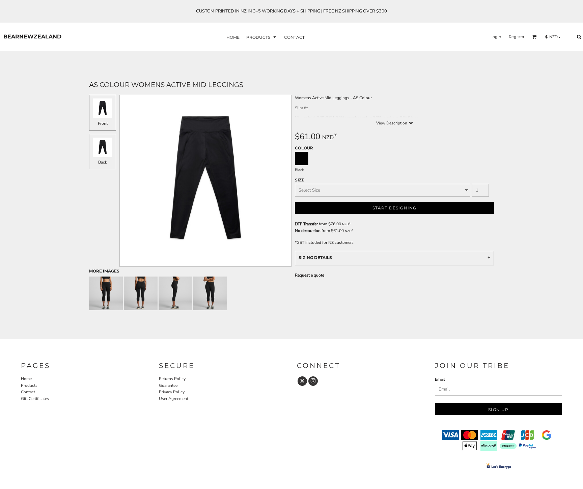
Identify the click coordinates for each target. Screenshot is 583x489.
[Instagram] (313, 381)
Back (102, 162)
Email (440, 379)
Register (516, 36)
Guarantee (168, 385)
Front (103, 123)
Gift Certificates (35, 398)
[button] (262, 37)
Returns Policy (172, 378)
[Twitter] (302, 381)
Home (26, 378)
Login (496, 36)
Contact (28, 392)
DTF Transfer (306, 224)
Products (29, 385)
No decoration (308, 230)
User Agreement (173, 398)
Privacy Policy (172, 392)
